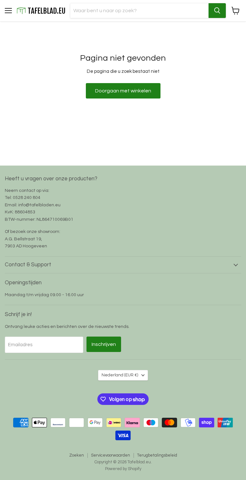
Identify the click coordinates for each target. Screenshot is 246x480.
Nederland (120, 375)
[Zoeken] (217, 10)
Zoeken (76, 455)
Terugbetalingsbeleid (157, 455)
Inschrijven (104, 344)
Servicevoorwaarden (110, 455)
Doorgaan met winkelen (123, 90)
